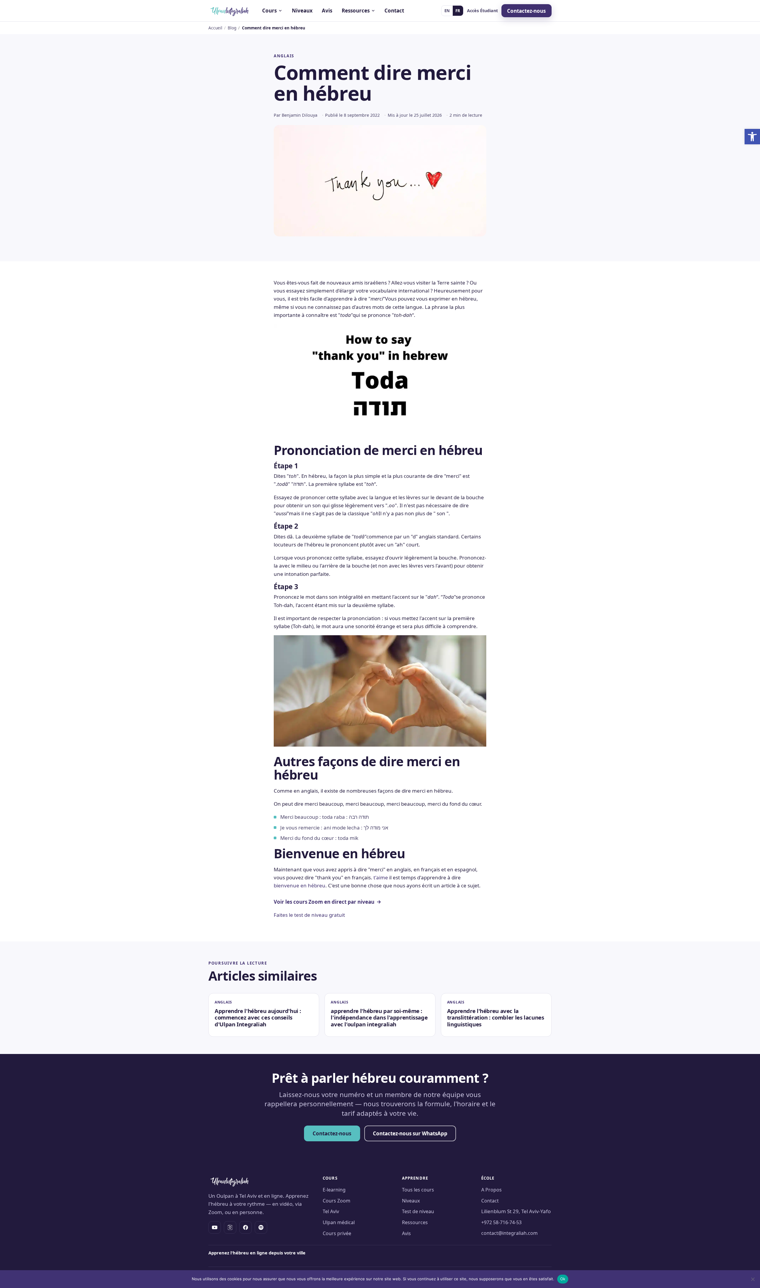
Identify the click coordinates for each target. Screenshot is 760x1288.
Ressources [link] (415, 1222)
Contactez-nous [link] (526, 10)
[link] (752, 136)
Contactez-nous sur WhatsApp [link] (410, 1133)
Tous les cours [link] (418, 1189)
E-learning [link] (334, 1189)
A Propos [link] (491, 1189)
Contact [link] (394, 10)
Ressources (356, 10)
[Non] (753, 1279)
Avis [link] (327, 10)
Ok (563, 1278)
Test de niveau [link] (418, 1211)
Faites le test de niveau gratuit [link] (309, 914)
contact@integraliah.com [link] (509, 1233)
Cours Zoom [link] (336, 1200)
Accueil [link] (215, 28)
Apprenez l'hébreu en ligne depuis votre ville (256, 1253)
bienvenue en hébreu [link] (299, 885)
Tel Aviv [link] (331, 1211)
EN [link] (447, 10)
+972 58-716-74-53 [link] (501, 1222)
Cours (269, 10)
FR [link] (457, 10)
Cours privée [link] (337, 1233)
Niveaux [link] (302, 10)
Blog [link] (232, 28)
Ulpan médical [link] (339, 1222)
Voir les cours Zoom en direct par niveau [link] (324, 901)
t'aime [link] (380, 877)
